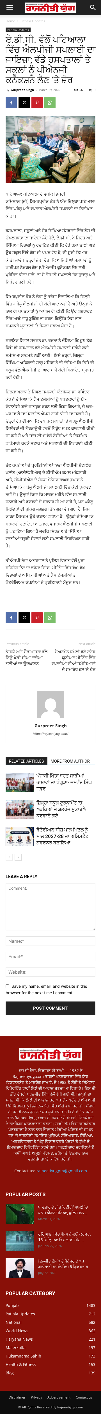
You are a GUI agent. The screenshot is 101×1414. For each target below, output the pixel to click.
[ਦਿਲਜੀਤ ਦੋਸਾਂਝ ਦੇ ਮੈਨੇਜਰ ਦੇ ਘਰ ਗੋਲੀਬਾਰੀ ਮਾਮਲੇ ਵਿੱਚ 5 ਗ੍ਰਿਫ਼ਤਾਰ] (20, 1268)
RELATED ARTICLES (26, 761)
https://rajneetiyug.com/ (50, 734)
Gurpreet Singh (22, 90)
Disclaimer (17, 1397)
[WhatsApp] (50, 102)
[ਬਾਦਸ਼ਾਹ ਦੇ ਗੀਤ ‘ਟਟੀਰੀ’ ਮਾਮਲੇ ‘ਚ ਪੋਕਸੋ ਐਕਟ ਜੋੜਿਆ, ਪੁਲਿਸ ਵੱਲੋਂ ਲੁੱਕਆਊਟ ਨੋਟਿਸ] (20, 1214)
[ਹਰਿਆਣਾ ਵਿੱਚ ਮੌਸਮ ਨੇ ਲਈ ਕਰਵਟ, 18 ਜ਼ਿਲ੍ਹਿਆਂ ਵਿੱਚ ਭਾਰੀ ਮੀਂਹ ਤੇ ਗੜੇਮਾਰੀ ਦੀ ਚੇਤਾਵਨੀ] (20, 1241)
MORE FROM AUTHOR (70, 761)
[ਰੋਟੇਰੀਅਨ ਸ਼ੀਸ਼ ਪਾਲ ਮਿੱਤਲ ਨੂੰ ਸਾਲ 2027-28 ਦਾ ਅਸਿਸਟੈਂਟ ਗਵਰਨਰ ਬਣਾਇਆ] (20, 836)
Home (10, 21)
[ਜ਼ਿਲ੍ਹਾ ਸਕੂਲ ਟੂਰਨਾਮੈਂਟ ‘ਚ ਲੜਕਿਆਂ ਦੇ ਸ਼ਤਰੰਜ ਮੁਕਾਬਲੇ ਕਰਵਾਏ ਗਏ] (20, 809)
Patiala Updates (32, 21)
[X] (24, 102)
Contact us (84, 1397)
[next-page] (18, 857)
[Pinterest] (37, 102)
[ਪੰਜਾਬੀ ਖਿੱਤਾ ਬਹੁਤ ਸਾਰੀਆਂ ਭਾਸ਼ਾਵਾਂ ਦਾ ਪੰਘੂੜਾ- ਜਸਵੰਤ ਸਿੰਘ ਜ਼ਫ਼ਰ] (20, 782)
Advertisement (58, 1397)
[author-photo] (50, 717)
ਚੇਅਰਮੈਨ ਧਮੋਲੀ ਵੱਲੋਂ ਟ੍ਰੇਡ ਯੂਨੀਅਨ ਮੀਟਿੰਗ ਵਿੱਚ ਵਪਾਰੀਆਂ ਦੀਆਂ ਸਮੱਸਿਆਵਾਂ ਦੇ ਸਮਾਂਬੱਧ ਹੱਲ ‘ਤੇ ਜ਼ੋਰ (73, 660)
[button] (93, 7)
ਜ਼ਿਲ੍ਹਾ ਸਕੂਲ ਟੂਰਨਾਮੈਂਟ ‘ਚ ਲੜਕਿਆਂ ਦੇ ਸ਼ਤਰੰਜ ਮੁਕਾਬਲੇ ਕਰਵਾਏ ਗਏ (61, 809)
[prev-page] (9, 857)
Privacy (36, 1397)
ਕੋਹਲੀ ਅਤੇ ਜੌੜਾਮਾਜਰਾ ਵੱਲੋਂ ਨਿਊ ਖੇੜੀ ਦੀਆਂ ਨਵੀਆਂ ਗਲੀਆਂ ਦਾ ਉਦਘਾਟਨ (26, 657)
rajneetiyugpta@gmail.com (61, 1170)
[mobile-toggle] (10, 7)
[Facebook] (11, 102)
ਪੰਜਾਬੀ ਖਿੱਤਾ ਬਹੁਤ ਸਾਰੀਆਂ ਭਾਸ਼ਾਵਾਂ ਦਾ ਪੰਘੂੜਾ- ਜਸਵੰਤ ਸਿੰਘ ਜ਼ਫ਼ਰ (64, 782)
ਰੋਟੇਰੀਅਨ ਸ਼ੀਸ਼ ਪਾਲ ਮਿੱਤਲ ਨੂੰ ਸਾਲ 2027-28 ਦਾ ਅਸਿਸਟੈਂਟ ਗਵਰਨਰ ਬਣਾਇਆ (62, 836)
